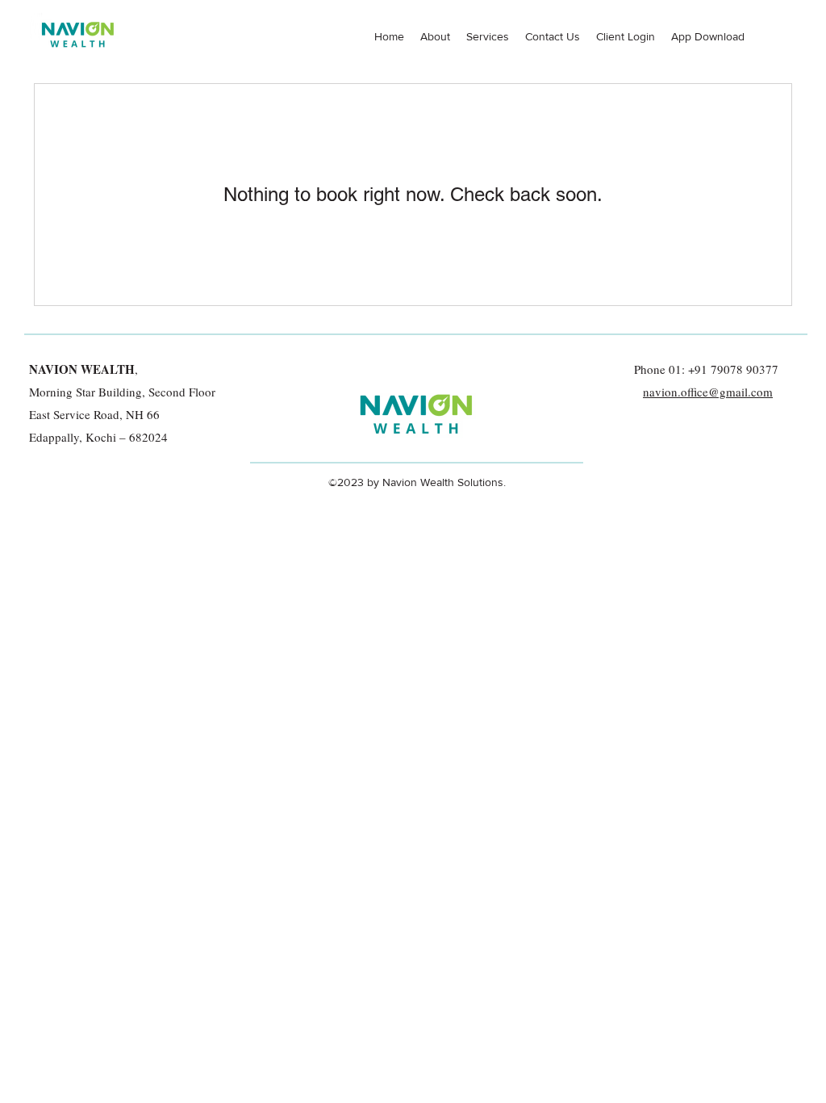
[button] (708, 36)
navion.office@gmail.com (708, 392)
